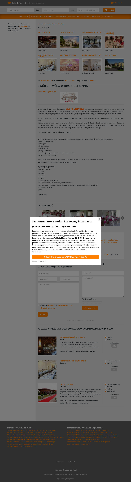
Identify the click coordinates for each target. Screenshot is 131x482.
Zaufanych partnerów (61, 240)
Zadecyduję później (39, 261)
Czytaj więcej (36, 252)
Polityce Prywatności (87, 242)
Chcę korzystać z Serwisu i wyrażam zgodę (65, 257)
